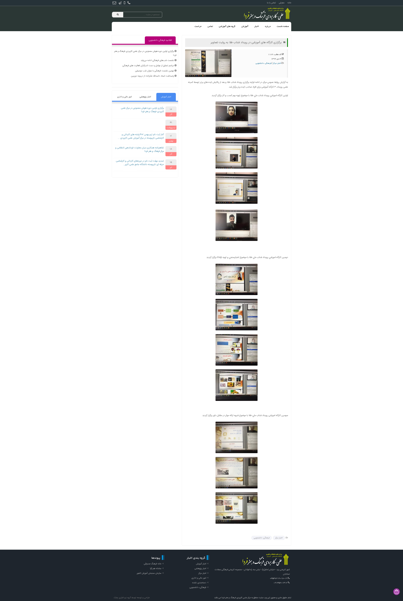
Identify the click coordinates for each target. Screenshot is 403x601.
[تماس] (129, 3)
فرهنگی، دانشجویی (263, 63)
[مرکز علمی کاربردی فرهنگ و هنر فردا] (267, 14)
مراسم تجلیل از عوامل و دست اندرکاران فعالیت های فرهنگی (148, 66)
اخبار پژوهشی (145, 97)
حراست (198, 26)
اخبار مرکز (277, 63)
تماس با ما (271, 3)
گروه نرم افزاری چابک (122, 597)
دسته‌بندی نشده (199, 583)
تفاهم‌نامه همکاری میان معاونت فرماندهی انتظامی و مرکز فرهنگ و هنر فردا (139, 149)
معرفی (281, 3)
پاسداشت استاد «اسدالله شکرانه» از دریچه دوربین (152, 76)
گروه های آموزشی (227, 26)
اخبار (256, 26)
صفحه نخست (283, 26)
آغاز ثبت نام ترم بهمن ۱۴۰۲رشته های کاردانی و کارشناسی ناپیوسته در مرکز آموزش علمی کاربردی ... (141, 136)
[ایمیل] (114, 3)
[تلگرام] (120, 3)
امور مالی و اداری (124, 97)
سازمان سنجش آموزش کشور (149, 573)
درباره (268, 26)
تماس (210, 26)
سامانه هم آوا (155, 568)
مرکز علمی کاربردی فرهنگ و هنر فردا (236, 597)
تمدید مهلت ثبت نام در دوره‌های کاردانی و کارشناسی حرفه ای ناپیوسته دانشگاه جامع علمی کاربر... (140, 163)
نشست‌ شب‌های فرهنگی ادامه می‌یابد (157, 60)
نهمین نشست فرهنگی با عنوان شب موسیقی (154, 71)
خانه (289, 3)
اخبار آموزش (166, 97)
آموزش (244, 26)
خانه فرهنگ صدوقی (152, 564)
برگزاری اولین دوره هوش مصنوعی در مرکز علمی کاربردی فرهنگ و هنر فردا (142, 110)
